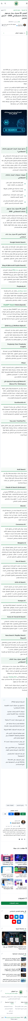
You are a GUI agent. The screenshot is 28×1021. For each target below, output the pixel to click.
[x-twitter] (25, 839)
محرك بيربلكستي (22, 291)
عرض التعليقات (14, 903)
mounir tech (20, 25)
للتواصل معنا (10, 1013)
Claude (11, 677)
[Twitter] (17, 814)
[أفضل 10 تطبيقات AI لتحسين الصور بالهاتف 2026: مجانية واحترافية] (23, 959)
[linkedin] (19, 922)
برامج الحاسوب (16, 10)
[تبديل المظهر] (1, 3)
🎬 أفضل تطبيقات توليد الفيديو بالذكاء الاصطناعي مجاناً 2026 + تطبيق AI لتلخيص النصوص (12, 970)
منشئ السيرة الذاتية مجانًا (21, 1008)
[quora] (9, 922)
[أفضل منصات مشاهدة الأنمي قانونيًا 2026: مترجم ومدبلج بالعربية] (23, 975)
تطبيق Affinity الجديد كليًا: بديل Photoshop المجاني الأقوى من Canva (7, 863)
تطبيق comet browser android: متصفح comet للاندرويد (21, 863)
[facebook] (22, 839)
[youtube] (19, 839)
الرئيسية (24, 10)
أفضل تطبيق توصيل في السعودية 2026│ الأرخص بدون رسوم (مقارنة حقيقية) (12, 965)
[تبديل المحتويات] (4, 33)
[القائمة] (27, 3)
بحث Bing (15, 270)
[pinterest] (11, 917)
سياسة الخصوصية (8, 1006)
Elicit (15, 677)
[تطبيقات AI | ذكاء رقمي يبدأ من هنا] (16, 3)
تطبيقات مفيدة (10, 805)
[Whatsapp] (23, 814)
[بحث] (5, 3)
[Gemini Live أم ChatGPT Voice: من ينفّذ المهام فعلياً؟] (14, 938)
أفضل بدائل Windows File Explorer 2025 (7, 887)
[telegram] (16, 917)
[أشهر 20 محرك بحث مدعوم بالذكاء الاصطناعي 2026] (14, 123)
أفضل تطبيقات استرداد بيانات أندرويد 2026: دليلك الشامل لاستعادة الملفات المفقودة (21, 875)
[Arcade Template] (25, 1017)
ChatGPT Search (9, 305)
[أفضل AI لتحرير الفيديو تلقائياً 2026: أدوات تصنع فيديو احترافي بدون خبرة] (23, 980)
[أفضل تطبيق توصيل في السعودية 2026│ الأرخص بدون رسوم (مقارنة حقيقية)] (23, 964)
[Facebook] (11, 814)
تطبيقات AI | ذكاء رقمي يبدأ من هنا (13, 1017)
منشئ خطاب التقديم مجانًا (21, 1006)
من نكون (11, 1011)
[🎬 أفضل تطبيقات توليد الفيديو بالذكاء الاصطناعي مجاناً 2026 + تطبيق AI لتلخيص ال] (23, 970)
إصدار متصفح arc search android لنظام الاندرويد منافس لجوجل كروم (21, 888)
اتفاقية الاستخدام (9, 1008)
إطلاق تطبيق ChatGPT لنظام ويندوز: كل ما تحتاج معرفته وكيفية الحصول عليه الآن (7, 875)
